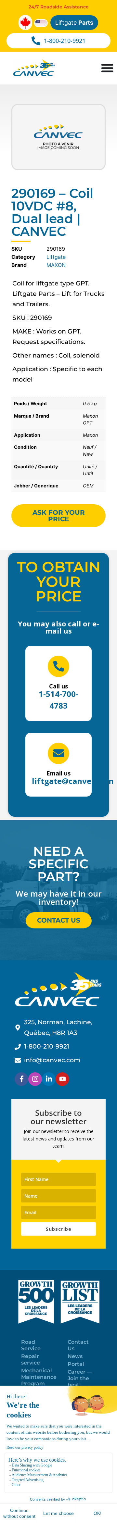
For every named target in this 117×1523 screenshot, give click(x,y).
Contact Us (78, 1345)
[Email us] (58, 753)
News (75, 1356)
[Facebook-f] (21, 1079)
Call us (58, 686)
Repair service (30, 1359)
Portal (76, 1364)
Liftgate (74, 22)
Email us (58, 773)
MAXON (56, 265)
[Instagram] (35, 1079)
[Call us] (58, 666)
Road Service (31, 1345)
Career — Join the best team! (80, 1381)
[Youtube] (62, 1079)
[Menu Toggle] (107, 67)
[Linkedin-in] (49, 1079)
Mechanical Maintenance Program (38, 1377)
